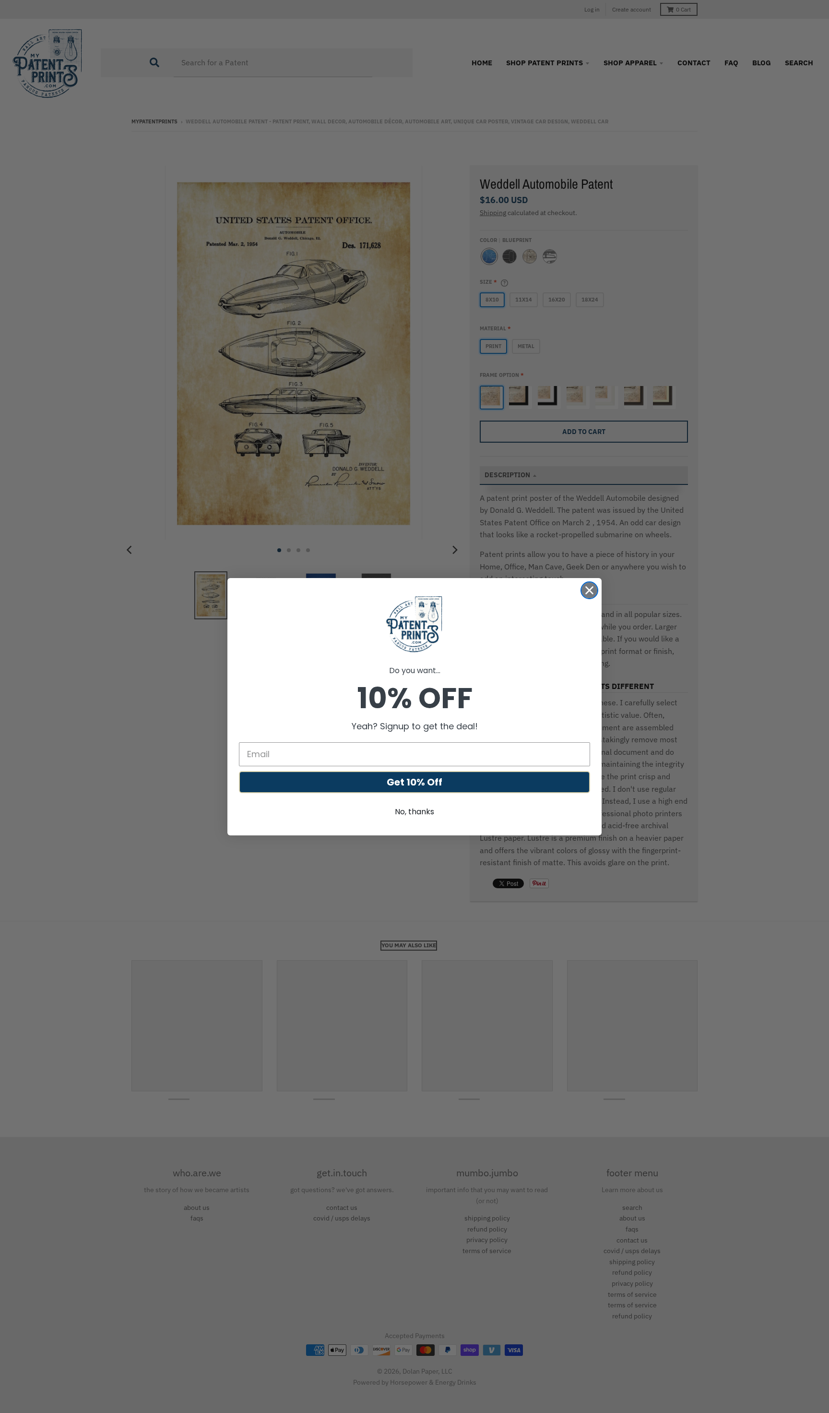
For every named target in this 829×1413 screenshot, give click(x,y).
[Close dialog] (589, 590)
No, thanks (414, 811)
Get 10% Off (414, 782)
